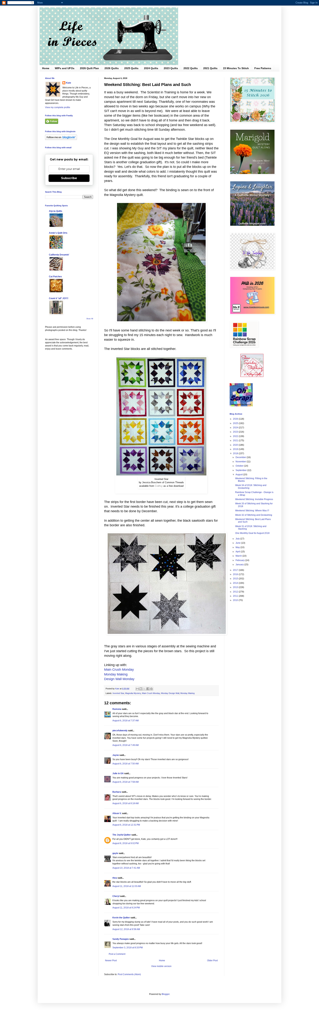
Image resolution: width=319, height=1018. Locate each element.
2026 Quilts (111, 68)
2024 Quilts (151, 68)
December (241, 457)
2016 (236, 574)
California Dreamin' (59, 254)
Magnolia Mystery (133, 693)
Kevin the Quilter (121, 917)
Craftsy (159, 486)
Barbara (116, 792)
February (240, 560)
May (238, 547)
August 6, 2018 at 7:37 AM (125, 720)
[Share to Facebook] (148, 689)
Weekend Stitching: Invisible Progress (254, 499)
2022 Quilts (190, 68)
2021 (236, 440)
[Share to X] (144, 689)
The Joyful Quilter (121, 835)
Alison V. (116, 813)
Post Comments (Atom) (129, 974)
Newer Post (111, 960)
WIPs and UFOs (64, 68)
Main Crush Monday (119, 669)
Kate (68, 83)
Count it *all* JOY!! (58, 298)
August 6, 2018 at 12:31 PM (126, 825)
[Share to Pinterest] (151, 689)
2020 (236, 445)
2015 (236, 578)
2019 (236, 449)
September (241, 470)
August (239, 474)
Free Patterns (262, 68)
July (238, 538)
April (238, 551)
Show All (89, 319)
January (240, 564)
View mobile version (161, 966)
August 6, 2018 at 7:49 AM (125, 745)
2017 (236, 570)
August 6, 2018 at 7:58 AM (125, 782)
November (241, 461)
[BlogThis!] (141, 689)
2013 (236, 587)
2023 (236, 432)
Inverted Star (118, 693)
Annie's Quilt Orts (58, 233)
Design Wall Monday (119, 679)
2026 (236, 419)
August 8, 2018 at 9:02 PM (125, 843)
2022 (236, 436)
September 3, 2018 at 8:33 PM (127, 947)
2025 (236, 423)
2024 (236, 427)
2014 (236, 583)
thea (114, 878)
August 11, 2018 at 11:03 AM (126, 886)
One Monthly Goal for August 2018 (252, 533)
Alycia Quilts (55, 211)
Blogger (165, 994)
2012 (236, 591)
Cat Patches (55, 276)
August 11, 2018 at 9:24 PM (126, 907)
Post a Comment (117, 954)
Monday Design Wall (170, 693)
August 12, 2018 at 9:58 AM (126, 929)
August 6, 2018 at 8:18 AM (125, 803)
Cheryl (115, 896)
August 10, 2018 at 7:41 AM (126, 868)
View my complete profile (57, 107)
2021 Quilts (210, 68)
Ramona (116, 709)
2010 (236, 600)
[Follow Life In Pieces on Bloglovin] (61, 139)
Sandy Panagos (120, 939)
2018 (236, 453)
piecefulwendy (120, 730)
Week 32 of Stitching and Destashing (253, 515)
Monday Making (116, 674)
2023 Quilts (171, 68)
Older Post (212, 960)
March (239, 556)
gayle (115, 853)
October (240, 466)
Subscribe (69, 178)
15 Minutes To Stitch (236, 68)
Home (45, 68)
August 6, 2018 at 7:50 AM (125, 763)
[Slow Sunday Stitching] (251, 376)
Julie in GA (118, 773)
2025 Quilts (131, 68)
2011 (236, 596)
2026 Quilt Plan (89, 68)
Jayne (115, 755)
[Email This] (137, 689)
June (238, 543)
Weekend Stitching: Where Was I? (252, 510)
